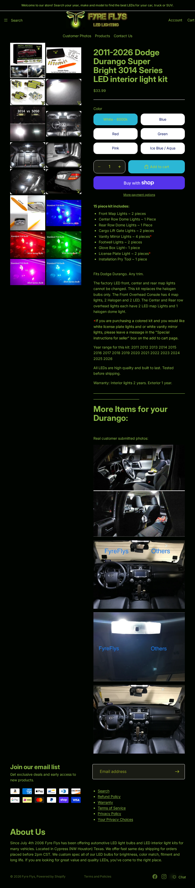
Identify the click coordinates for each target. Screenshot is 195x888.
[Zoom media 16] (63, 272)
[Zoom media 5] (27, 123)
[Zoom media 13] (27, 244)
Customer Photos (77, 36)
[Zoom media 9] (27, 181)
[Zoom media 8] (63, 155)
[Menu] (6, 20)
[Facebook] (155, 876)
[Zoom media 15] (27, 272)
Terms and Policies (97, 876)
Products (102, 36)
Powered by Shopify (51, 876)
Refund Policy (109, 796)
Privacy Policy (109, 813)
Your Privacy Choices (115, 819)
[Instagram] (164, 876)
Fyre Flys (28, 876)
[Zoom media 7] (27, 155)
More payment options (139, 195)
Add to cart (159, 166)
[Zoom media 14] (63, 244)
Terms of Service (112, 808)
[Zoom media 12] (63, 212)
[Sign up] (177, 771)
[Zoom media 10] (63, 181)
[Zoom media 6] (63, 123)
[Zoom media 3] (27, 92)
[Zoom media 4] (63, 92)
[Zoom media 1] (27, 60)
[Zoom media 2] (63, 60)
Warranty (105, 802)
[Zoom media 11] (27, 212)
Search (103, 791)
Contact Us (123, 36)
